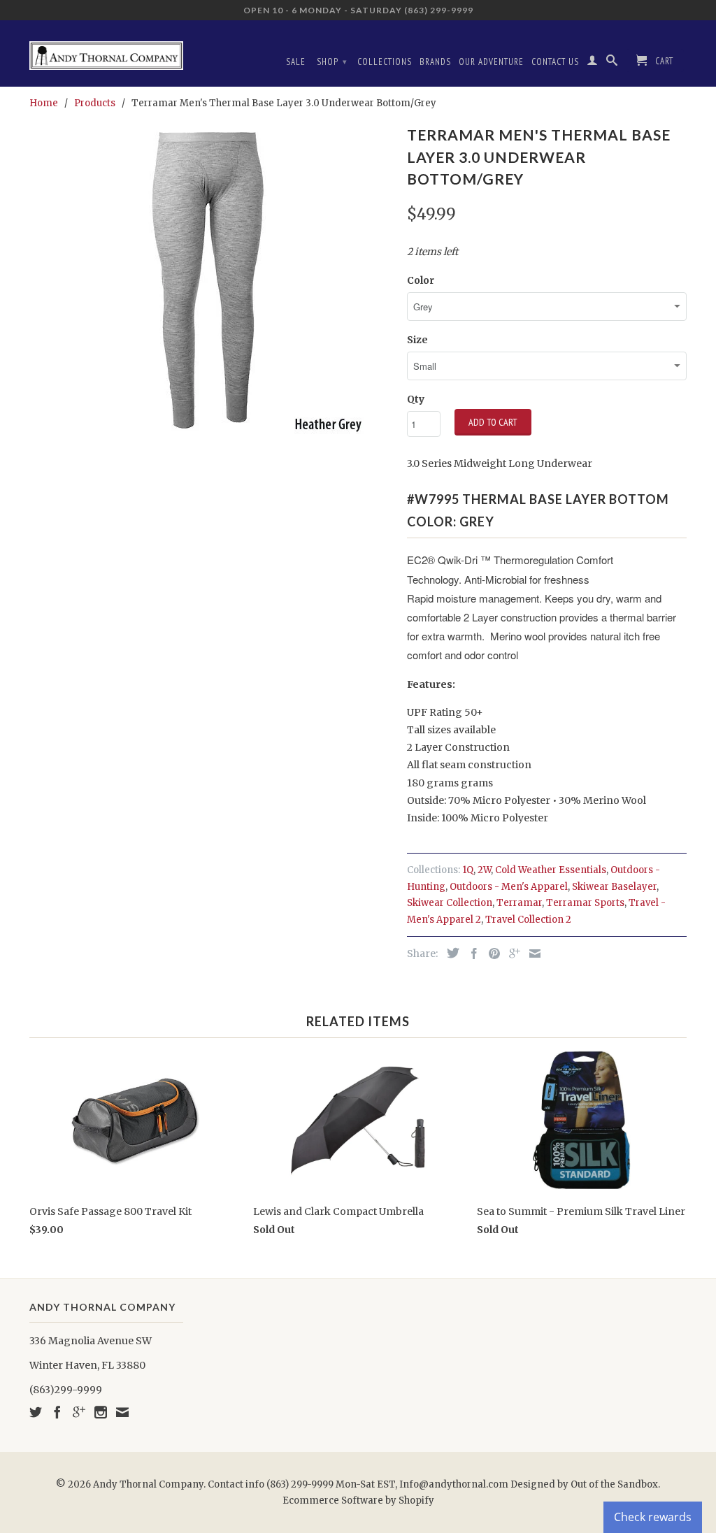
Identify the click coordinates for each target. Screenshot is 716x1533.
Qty (415, 399)
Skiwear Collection (449, 903)
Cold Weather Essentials (550, 870)
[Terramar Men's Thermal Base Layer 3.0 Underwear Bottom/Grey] (211, 278)
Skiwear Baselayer (614, 887)
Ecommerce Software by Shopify (358, 1500)
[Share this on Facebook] (470, 953)
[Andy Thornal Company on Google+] (79, 1412)
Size (417, 339)
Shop (332, 62)
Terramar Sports (585, 903)
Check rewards (653, 1517)
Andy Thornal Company (148, 1484)
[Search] (612, 63)
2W (484, 870)
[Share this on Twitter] (449, 953)
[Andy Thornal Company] (106, 50)
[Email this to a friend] (531, 953)
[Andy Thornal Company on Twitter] (35, 1412)
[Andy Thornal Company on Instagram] (100, 1412)
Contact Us (555, 62)
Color (420, 280)
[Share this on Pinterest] (491, 953)
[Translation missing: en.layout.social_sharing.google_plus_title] (511, 953)
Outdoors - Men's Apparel (509, 887)
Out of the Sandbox (614, 1484)
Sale (296, 62)
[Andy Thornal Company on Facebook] (57, 1412)
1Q (467, 870)
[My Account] (593, 63)
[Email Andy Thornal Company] (122, 1412)
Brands (435, 62)
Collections (384, 62)
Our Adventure (491, 62)
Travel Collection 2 (528, 920)
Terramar (519, 903)
